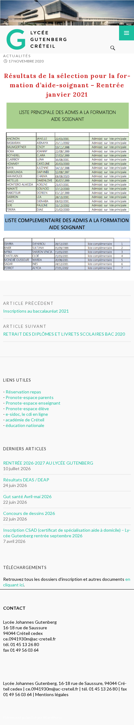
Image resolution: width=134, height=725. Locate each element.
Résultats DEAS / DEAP (26, 479)
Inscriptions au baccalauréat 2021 (36, 307)
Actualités (17, 55)
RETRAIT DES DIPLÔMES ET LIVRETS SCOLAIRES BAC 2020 (64, 330)
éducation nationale (25, 425)
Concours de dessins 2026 (29, 513)
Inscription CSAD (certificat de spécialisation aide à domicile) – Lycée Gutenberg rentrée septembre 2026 (67, 532)
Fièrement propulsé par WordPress (32, 717)
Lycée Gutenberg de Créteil (37, 37)
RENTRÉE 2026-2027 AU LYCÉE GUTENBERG (48, 463)
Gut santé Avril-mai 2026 (27, 496)
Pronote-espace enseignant (33, 403)
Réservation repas (23, 391)
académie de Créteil (25, 419)
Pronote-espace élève (27, 408)
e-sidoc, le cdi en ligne (27, 414)
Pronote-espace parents (30, 397)
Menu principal (126, 32)
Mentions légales (52, 694)
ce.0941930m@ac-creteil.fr (29, 638)
